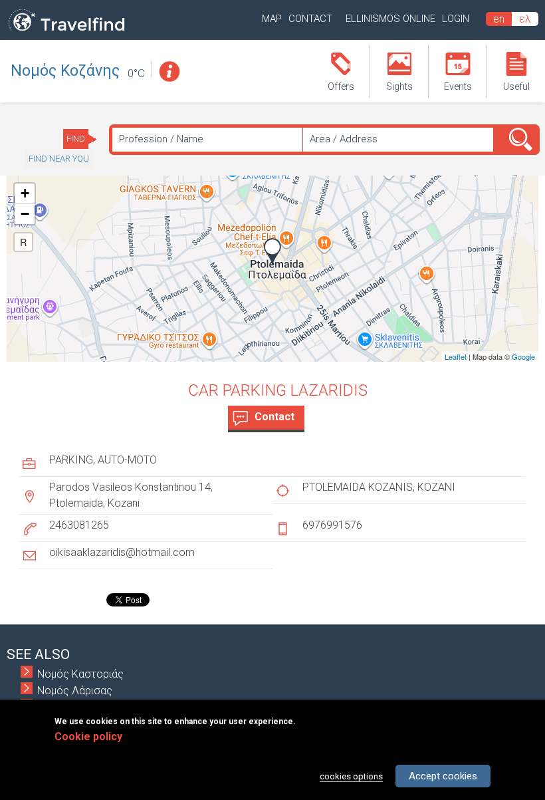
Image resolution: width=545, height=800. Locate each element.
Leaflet (456, 356)
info (168, 71)
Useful (516, 86)
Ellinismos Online (390, 19)
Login (455, 19)
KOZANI (436, 487)
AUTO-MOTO (127, 460)
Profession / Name (161, 139)
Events (458, 86)
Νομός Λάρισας (74, 690)
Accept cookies (443, 776)
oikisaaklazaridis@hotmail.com (122, 552)
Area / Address (344, 139)
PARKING (71, 460)
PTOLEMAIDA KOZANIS (357, 487)
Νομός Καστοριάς (80, 674)
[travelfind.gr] (66, 31)
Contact (310, 19)
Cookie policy (88, 736)
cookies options (351, 776)
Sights (399, 86)
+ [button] (25, 193)
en (498, 19)
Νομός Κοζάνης (65, 71)
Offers (341, 86)
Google (523, 356)
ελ (525, 19)
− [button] (25, 213)
